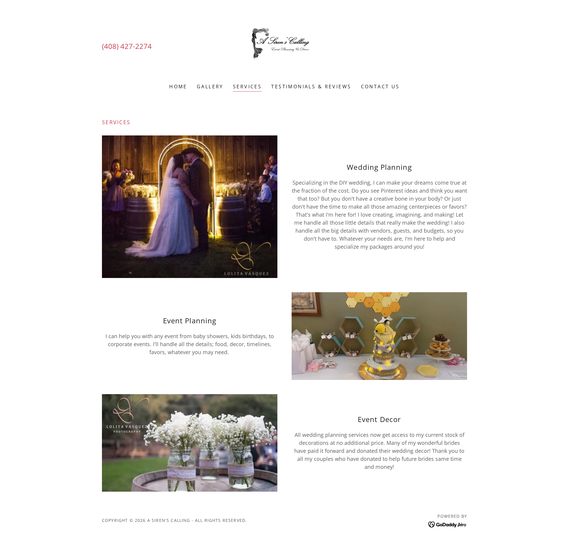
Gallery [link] (210, 86)
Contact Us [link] (380, 86)
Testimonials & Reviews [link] (311, 86)
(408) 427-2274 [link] (127, 46)
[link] (284, 45)
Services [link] (247, 86)
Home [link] (178, 86)
